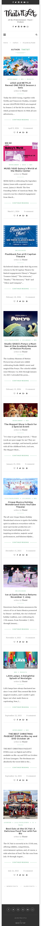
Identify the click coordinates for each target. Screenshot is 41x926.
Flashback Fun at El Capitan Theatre (20, 255)
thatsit (24, 91)
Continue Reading (20, 120)
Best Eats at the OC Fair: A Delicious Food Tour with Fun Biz (20, 831)
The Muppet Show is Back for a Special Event (20, 425)
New (22, 79)
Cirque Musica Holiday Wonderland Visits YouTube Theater (20, 504)
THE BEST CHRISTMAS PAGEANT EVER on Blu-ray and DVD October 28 (20, 736)
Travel (20, 825)
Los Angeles (26, 340)
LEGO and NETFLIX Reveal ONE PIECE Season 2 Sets (20, 85)
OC (33, 822)
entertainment (13, 79)
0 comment (28, 128)
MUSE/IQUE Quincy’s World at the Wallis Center (20, 169)
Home (5, 43)
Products (30, 79)
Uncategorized (20, 250)
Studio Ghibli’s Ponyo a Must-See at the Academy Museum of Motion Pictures (20, 346)
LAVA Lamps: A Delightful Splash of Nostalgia (20, 677)
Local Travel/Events (12, 340)
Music (24, 165)
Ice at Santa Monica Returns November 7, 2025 (21, 595)
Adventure (7, 822)
